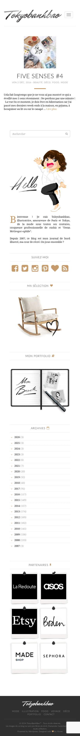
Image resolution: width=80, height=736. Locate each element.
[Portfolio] (40, 388)
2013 (17, 511)
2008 (17, 540)
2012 (17, 517)
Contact (49, 714)
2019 (17, 477)
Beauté (38, 82)
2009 (17, 534)
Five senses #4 (40, 76)
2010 (17, 528)
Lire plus (51, 109)
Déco (47, 82)
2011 (17, 523)
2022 (17, 460)
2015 (17, 500)
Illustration (30, 711)
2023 (17, 454)
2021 (17, 465)
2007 (17, 546)
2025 (17, 443)
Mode (64, 82)
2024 (17, 448)
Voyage (56, 711)
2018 (17, 482)
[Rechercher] (66, 134)
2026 (17, 437)
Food (55, 82)
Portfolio (34, 714)
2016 (17, 494)
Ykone (60, 732)
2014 (17, 505)
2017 (17, 488)
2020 (17, 471)
